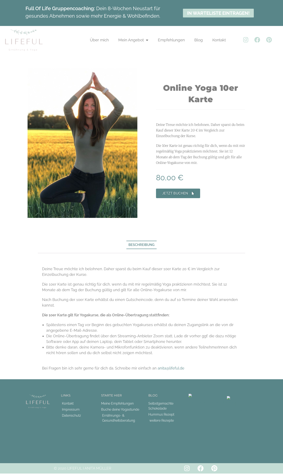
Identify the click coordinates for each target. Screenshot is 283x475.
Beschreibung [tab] (141, 245)
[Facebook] (257, 40)
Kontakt (219, 40)
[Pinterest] (269, 40)
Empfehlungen (171, 40)
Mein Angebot (131, 40)
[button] (178, 193)
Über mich (99, 40)
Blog (198, 40)
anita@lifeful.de (171, 368)
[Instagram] (246, 40)
